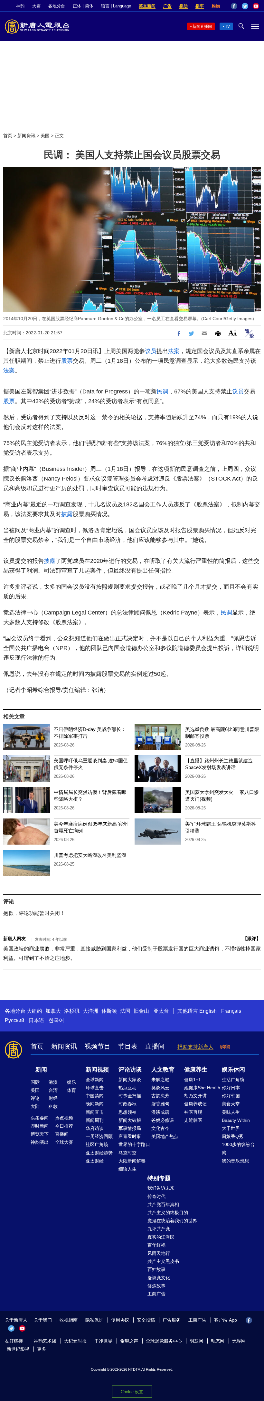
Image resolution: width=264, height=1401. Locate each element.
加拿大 (53, 1011)
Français (231, 1011)
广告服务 (172, 1320)
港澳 (53, 1082)
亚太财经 (95, 1160)
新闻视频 (97, 1069)
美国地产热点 (164, 1136)
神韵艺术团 (45, 1341)
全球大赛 (64, 1142)
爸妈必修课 (162, 1120)
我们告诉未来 (160, 1188)
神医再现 (193, 1112)
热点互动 (127, 1087)
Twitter (245, 6)
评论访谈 (130, 1069)
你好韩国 (231, 1095)
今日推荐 (64, 1126)
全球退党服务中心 (164, 1341)
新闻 (41, 1069)
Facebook (234, 6)
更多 (41, 1349)
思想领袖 (127, 1112)
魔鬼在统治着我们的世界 (172, 1220)
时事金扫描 (129, 1095)
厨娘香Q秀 (232, 1136)
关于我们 (43, 1320)
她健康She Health (202, 1087)
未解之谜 (160, 1079)
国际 (35, 1082)
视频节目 (97, 1046)
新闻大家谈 (129, 1079)
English (208, 1011)
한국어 (56, 1020)
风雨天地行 (158, 1253)
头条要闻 (40, 1118)
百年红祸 (156, 1245)
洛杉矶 (72, 1011)
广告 (167, 6)
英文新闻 (147, 6)
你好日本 (231, 1087)
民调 (162, 391)
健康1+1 (192, 1079)
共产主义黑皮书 (163, 1261)
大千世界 (231, 1128)
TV (227, 26)
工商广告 (156, 1293)
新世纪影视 (18, 1349)
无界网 (239, 1341)
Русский (14, 1020)
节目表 (127, 1046)
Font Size (232, 332)
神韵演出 (40, 1142)
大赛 (36, 6)
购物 (216, 6)
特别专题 (159, 1178)
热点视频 (64, 1118)
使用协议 (120, 1320)
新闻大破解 (129, 1120)
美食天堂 (231, 1103)
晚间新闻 (95, 1103)
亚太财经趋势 (99, 1152)
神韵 (20, 6)
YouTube (256, 6)
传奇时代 (156, 1196)
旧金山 (141, 1011)
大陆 (35, 1106)
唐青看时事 (129, 1136)
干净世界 (103, 1341)
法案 (174, 351)
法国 (125, 1011)
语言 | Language (116, 6)
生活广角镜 (233, 1079)
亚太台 (161, 1011)
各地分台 (56, 6)
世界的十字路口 (134, 1144)
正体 (77, 6)
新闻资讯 (26, 135)
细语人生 (127, 1169)
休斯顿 (109, 1011)
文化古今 (160, 1128)
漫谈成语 (160, 1112)
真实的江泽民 (160, 1237)
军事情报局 (129, 1128)
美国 (45, 135)
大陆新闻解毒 (132, 1160)
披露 (67, 514)
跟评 (251, 938)
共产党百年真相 (163, 1204)
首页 (7, 135)
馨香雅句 (160, 1103)
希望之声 (129, 1341)
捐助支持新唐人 (195, 1047)
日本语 (36, 1020)
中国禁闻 (95, 1095)
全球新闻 (95, 1079)
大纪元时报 (75, 1341)
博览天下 (40, 1134)
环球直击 (95, 1087)
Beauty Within (236, 1120)
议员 (150, 351)
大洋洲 (90, 1011)
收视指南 (69, 1320)
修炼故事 (156, 1285)
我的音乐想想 (235, 1160)
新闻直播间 (202, 26)
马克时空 (127, 1152)
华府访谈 (95, 1128)
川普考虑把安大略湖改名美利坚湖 (90, 855)
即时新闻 (40, 1126)
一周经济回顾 (99, 1136)
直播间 (155, 1046)
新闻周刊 (95, 1120)
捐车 (199, 6)
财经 (53, 1098)
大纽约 (34, 1011)
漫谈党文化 (158, 1277)
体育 (71, 1090)
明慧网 (196, 1341)
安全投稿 (146, 1320)
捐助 (183, 6)
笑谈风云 (160, 1087)
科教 (53, 1106)
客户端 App (225, 1320)
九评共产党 (158, 1228)
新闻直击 (95, 1112)
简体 (89, 6)
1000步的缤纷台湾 (238, 1148)
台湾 (53, 1090)
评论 (35, 1098)
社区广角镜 (97, 1144)
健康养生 (195, 1069)
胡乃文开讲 (195, 1095)
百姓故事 (156, 1269)
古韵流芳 (160, 1095)
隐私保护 (94, 1320)
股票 (67, 361)
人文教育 (162, 1069)
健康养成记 (195, 1103)
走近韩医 (193, 1120)
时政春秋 (127, 1103)
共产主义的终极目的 (167, 1212)
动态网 (217, 1341)
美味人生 (231, 1112)
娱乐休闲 (233, 1069)
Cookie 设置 (132, 1391)
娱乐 (71, 1082)
